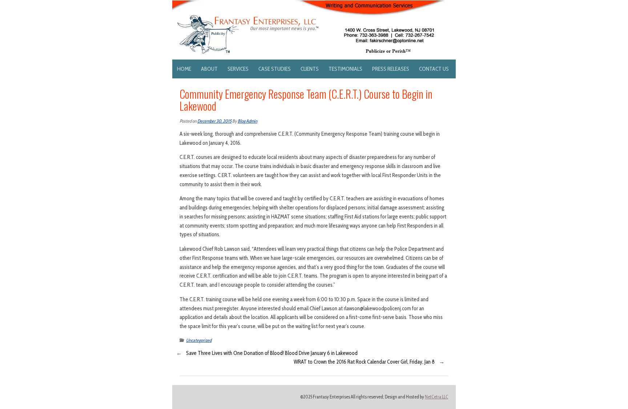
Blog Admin (247, 121)
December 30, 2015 (214, 121)
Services (238, 68)
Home (184, 68)
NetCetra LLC (436, 397)
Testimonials (345, 68)
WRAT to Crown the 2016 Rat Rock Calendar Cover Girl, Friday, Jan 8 (364, 362)
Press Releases (390, 68)
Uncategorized (199, 340)
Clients (310, 68)
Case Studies (274, 68)
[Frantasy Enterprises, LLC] (309, 4)
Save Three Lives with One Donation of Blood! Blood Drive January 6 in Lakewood (272, 353)
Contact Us (434, 68)
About (209, 68)
